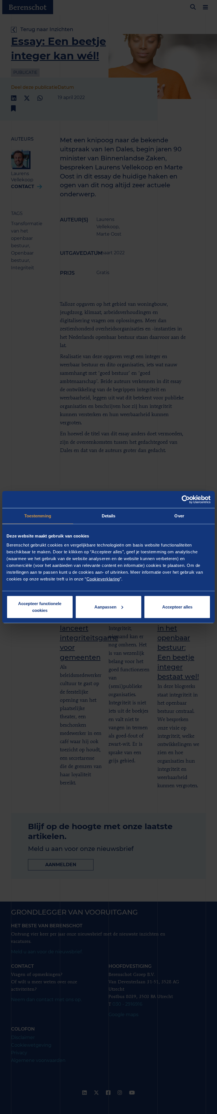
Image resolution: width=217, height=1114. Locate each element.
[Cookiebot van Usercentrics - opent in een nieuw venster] (186, 499)
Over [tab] (179, 515)
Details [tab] (109, 515)
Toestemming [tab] (37, 515)
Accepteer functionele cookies (39, 606)
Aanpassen (105, 606)
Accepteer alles (177, 606)
